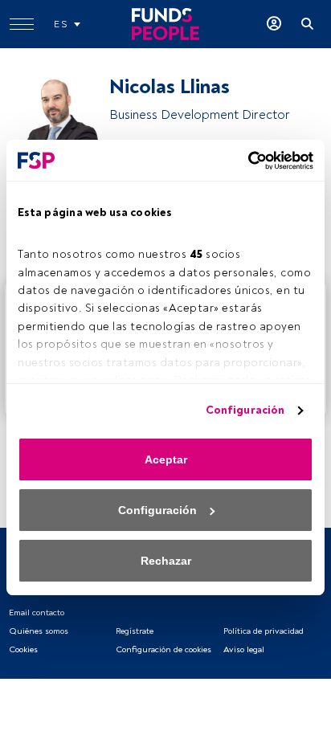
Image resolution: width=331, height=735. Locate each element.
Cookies (23, 649)
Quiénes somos (38, 631)
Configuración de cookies (163, 649)
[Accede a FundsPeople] (274, 24)
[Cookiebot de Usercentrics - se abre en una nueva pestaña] (243, 160)
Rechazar (166, 560)
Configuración (245, 410)
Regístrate (134, 631)
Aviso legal (243, 649)
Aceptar (166, 459)
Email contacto (36, 612)
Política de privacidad (263, 631)
